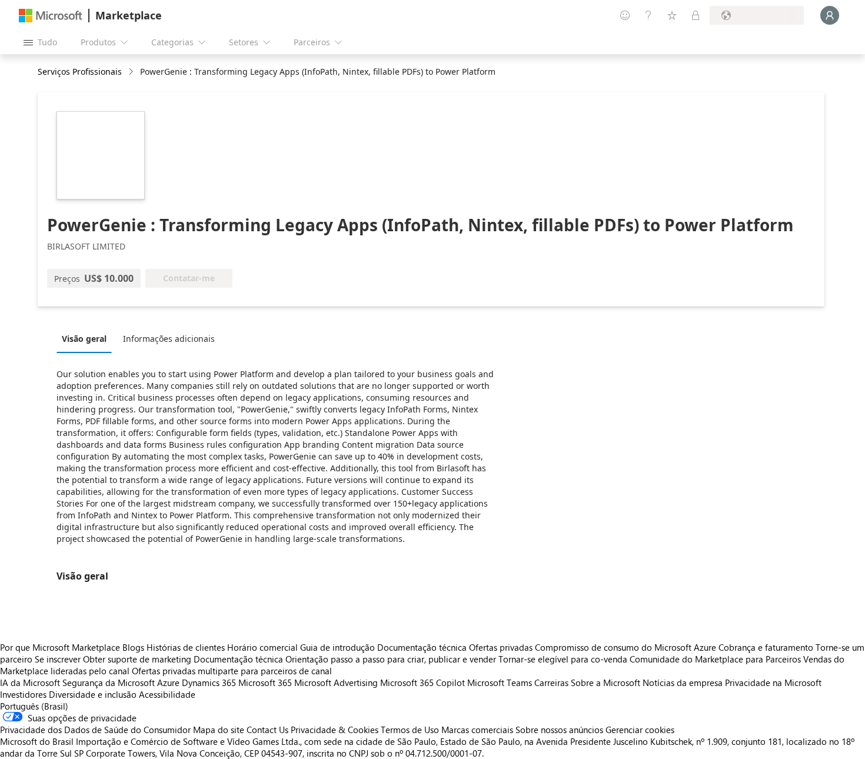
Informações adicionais (169, 338)
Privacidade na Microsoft (773, 682)
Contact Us (267, 729)
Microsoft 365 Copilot (422, 682)
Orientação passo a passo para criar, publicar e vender (390, 659)
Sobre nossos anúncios (559, 729)
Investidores (23, 694)
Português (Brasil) (34, 706)
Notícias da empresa (683, 682)
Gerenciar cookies (640, 729)
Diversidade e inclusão (93, 694)
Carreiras (551, 682)
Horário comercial (262, 647)
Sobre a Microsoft (605, 682)
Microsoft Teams (499, 682)
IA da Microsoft (30, 682)
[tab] (87, 338)
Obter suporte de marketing (137, 659)
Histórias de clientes (186, 647)
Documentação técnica (422, 647)
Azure (168, 682)
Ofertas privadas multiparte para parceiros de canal (232, 671)
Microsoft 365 (265, 682)
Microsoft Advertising (336, 682)
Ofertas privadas (501, 647)
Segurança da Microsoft (108, 682)
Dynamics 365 (209, 682)
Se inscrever (58, 659)
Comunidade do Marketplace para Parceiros (715, 659)
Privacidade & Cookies (334, 729)
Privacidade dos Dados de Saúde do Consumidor (95, 729)
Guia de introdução (337, 647)
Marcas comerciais (477, 729)
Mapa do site (218, 729)
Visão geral (84, 338)
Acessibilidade (167, 694)
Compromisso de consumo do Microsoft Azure (626, 647)
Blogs (133, 647)
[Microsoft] (50, 15)
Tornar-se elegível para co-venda (562, 659)
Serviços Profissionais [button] (80, 71)
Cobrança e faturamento (765, 647)
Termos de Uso (410, 729)
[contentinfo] (132, 72)
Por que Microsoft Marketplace (60, 647)
